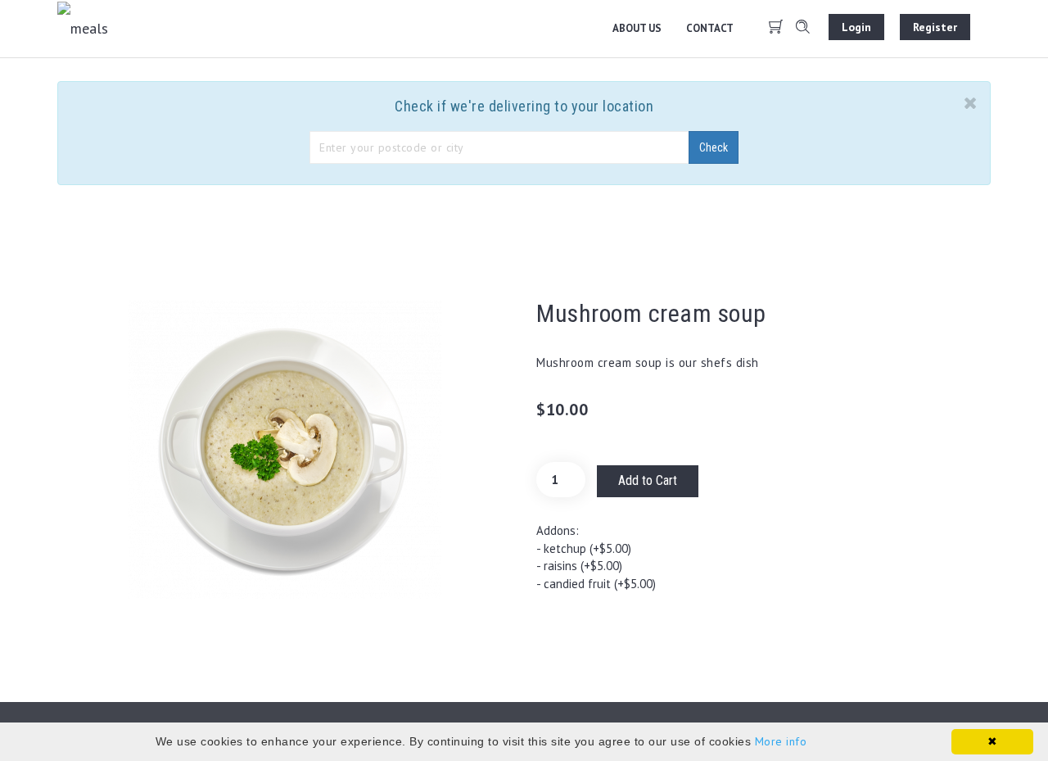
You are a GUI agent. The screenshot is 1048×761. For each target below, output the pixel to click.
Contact (710, 28)
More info (781, 741)
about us (637, 28)
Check (713, 147)
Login (856, 27)
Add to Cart (647, 480)
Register (935, 27)
